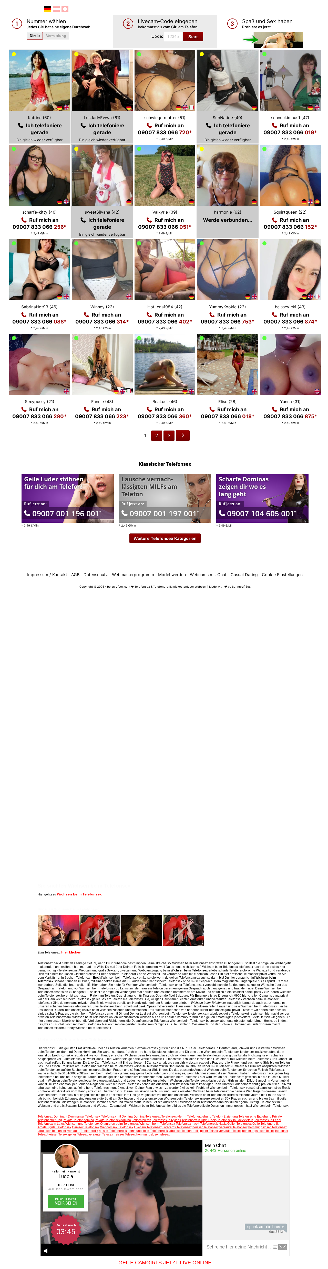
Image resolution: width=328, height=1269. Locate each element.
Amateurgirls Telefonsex (54, 1127)
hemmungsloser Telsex (258, 1131)
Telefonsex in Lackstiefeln (235, 1120)
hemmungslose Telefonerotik (148, 1131)
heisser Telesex (125, 1134)
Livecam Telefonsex (148, 1127)
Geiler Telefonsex (239, 1123)
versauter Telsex (230, 1131)
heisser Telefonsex (205, 1127)
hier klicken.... (73, 952)
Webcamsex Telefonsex (116, 1127)
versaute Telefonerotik (82, 1131)
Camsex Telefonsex (85, 1127)
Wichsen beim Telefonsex (79, 894)
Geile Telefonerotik (265, 1123)
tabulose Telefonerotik (184, 1131)
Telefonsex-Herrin (173, 1116)
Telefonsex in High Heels (199, 1120)
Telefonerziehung (199, 1116)
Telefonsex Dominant (52, 1116)
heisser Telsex (57, 1134)
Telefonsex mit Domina (117, 1116)
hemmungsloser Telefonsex (267, 1127)
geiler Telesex (78, 1134)
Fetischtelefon (141, 1120)
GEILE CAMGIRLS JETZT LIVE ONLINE (164, 1262)
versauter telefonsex (233, 1127)
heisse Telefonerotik (113, 1131)
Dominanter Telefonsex (84, 1116)
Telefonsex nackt (187, 1123)
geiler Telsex (209, 1131)
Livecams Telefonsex (177, 1127)
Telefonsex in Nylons (166, 1120)
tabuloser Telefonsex (52, 1131)
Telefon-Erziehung (225, 1116)
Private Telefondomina (78, 1120)
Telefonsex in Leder (267, 1120)
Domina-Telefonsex (147, 1116)
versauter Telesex (100, 1134)
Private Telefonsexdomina (113, 1120)
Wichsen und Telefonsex (82, 1123)
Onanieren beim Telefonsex (119, 1123)
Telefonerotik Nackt (213, 1123)
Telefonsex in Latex (51, 1123)
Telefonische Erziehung (255, 1116)
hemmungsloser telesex (153, 1134)
